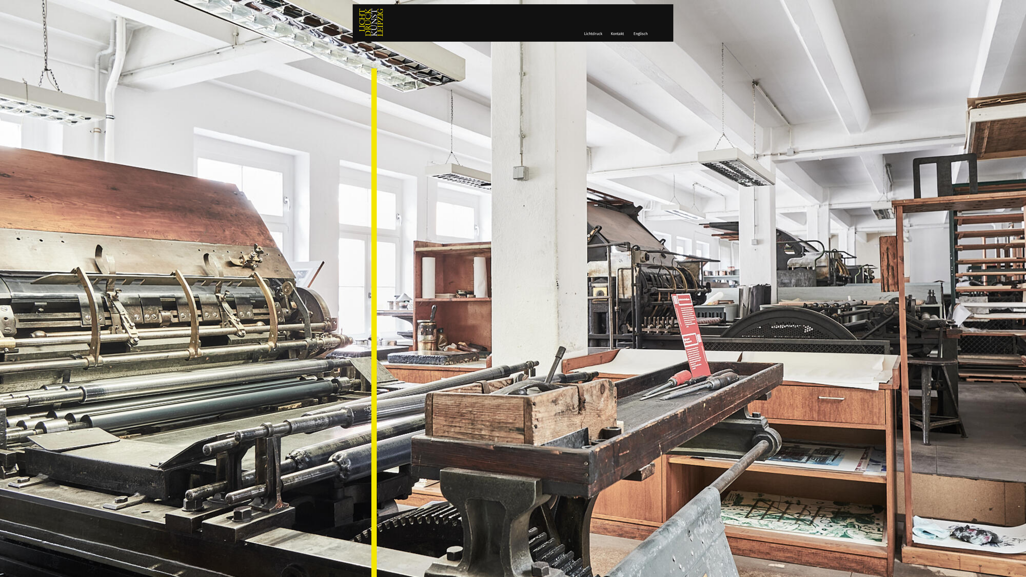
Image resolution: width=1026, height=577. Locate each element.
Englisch (641, 34)
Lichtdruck (593, 34)
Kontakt (617, 34)
